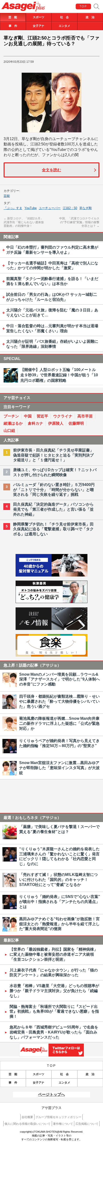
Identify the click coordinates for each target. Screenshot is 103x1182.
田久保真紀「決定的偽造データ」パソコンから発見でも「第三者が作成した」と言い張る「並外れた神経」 (53, 509)
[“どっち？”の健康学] (51, 602)
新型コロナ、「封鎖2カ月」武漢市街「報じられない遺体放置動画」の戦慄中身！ (24, 222)
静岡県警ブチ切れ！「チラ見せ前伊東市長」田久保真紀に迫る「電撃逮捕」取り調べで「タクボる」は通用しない (53, 529)
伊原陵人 (55, 423)
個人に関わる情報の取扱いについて (28, 1123)
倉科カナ (35, 423)
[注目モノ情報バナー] (51, 629)
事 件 (13, 26)
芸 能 (12, 17)
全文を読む (51, 170)
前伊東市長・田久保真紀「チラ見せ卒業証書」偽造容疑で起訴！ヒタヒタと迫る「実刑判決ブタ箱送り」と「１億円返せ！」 (53, 455)
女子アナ (38, 26)
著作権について (63, 1123)
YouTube (30, 208)
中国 (28, 416)
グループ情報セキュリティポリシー (58, 1117)
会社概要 (27, 1117)
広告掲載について (86, 1123)
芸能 (7, 196)
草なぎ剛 (85, 208)
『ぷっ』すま (13, 208)
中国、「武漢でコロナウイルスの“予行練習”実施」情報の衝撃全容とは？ (79, 222)
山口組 (9, 430)
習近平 (42, 416)
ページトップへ (51, 1094)
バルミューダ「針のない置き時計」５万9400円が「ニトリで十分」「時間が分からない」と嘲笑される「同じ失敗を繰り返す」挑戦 (54, 490)
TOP (83, 6)
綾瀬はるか (13, 423)
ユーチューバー (50, 208)
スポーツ (38, 17)
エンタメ (64, 26)
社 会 (64, 17)
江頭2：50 (70, 208)
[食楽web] (51, 655)
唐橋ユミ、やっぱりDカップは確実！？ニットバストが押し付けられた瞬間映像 (55, 472)
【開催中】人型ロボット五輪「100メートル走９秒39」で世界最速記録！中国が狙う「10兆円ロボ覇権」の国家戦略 (59, 375)
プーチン (11, 416)
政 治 (90, 17)
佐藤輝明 (76, 423)
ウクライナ (62, 416)
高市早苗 (85, 416)
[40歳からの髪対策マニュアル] (51, 575)
